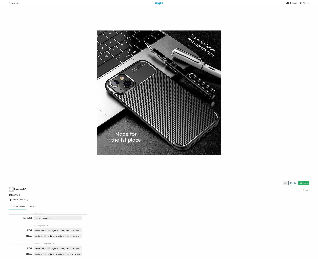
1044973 (14, 195)
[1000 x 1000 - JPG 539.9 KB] (285, 183)
